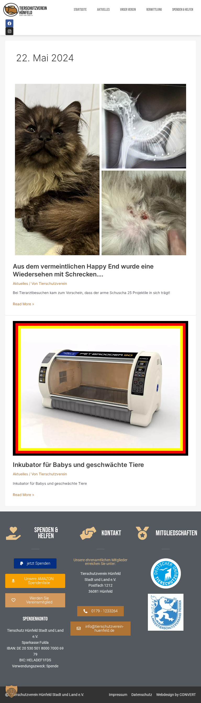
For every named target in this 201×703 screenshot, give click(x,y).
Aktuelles (103, 10)
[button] (35, 563)
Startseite (80, 10)
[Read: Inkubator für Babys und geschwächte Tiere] (100, 388)
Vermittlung (154, 10)
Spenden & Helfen (182, 10)
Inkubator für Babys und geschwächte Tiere (78, 464)
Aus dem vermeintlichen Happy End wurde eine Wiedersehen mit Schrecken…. (83, 270)
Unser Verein (128, 10)
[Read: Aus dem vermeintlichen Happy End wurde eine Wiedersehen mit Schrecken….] (100, 169)
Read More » (23, 303)
